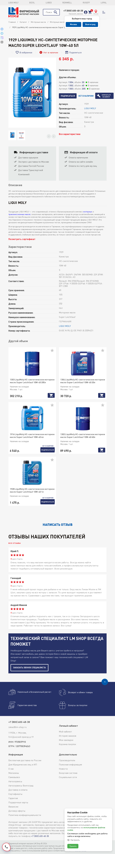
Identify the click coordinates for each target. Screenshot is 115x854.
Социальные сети (68, 777)
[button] (49, 136)
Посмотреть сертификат (21, 239)
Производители (67, 760)
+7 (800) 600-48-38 (73, 10)
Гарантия (13, 798)
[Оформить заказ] (90, 12)
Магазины (13, 773)
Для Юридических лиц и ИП (22, 764)
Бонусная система (68, 773)
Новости (63, 768)
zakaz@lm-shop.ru (17, 727)
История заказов (67, 735)
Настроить (75, 840)
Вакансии (13, 806)
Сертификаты (15, 794)
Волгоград (90, 24)
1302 (70, 85)
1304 (70, 82)
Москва (73, 24)
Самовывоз (14, 777)
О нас (11, 768)
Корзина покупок (67, 744)
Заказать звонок (76, 13)
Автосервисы (15, 781)
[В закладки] (53, 351)
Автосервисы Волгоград (20, 785)
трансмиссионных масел (19, 214)
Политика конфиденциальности (24, 815)
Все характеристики (69, 134)
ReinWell (67, 2)
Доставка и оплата (17, 789)
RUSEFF (86, 2)
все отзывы (14, 543)
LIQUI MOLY (13, 2)
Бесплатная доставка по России (24, 760)
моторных (87, 211)
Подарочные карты (18, 802)
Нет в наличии (86, 96)
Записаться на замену (106, 96)
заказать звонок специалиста (29, 667)
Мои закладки (66, 740)
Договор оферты (16, 810)
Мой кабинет (65, 731)
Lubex (49, 2)
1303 (70, 88)
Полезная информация (70, 764)
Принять (72, 846)
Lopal (104, 2)
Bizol (32, 2)
